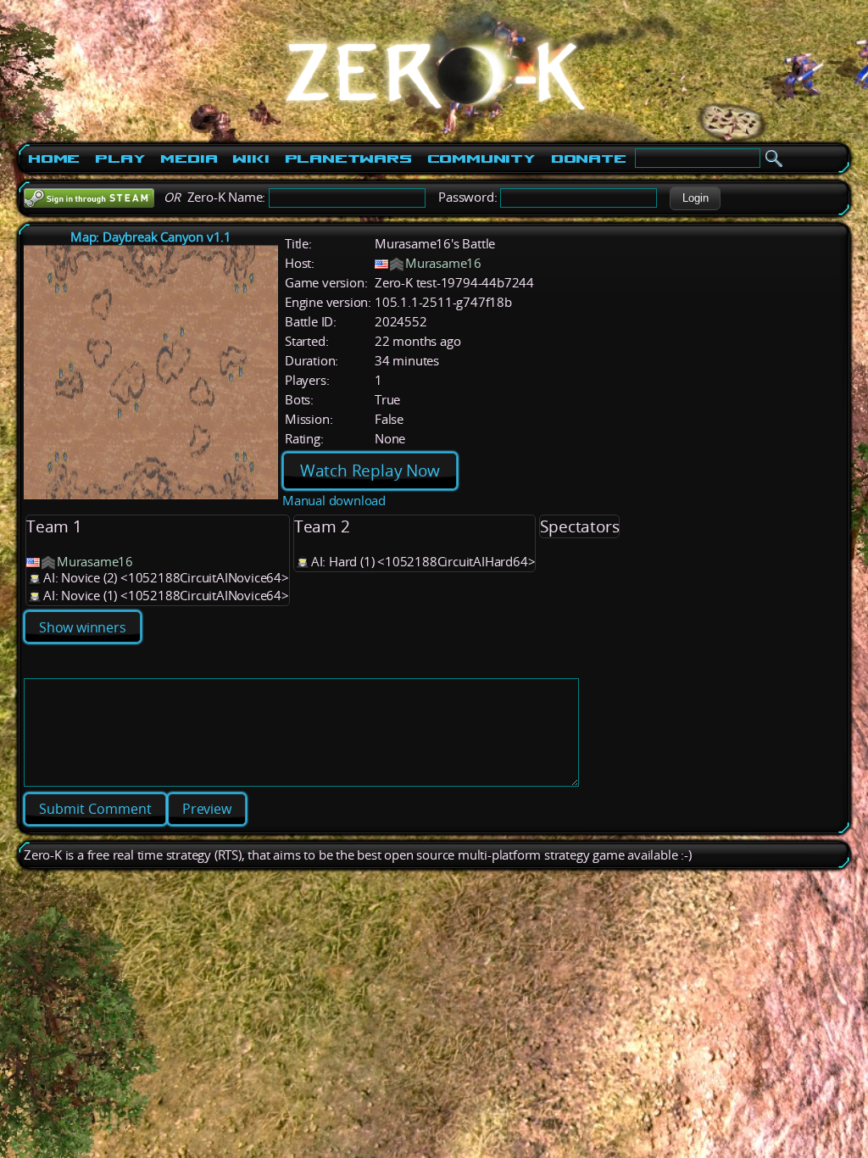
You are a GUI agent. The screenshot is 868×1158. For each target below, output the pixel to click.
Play (120, 158)
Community (481, 158)
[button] (695, 198)
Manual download (334, 501)
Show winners (82, 627)
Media (188, 158)
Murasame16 (443, 263)
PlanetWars (348, 158)
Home (54, 158)
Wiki (250, 158)
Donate (588, 158)
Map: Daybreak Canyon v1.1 (150, 237)
